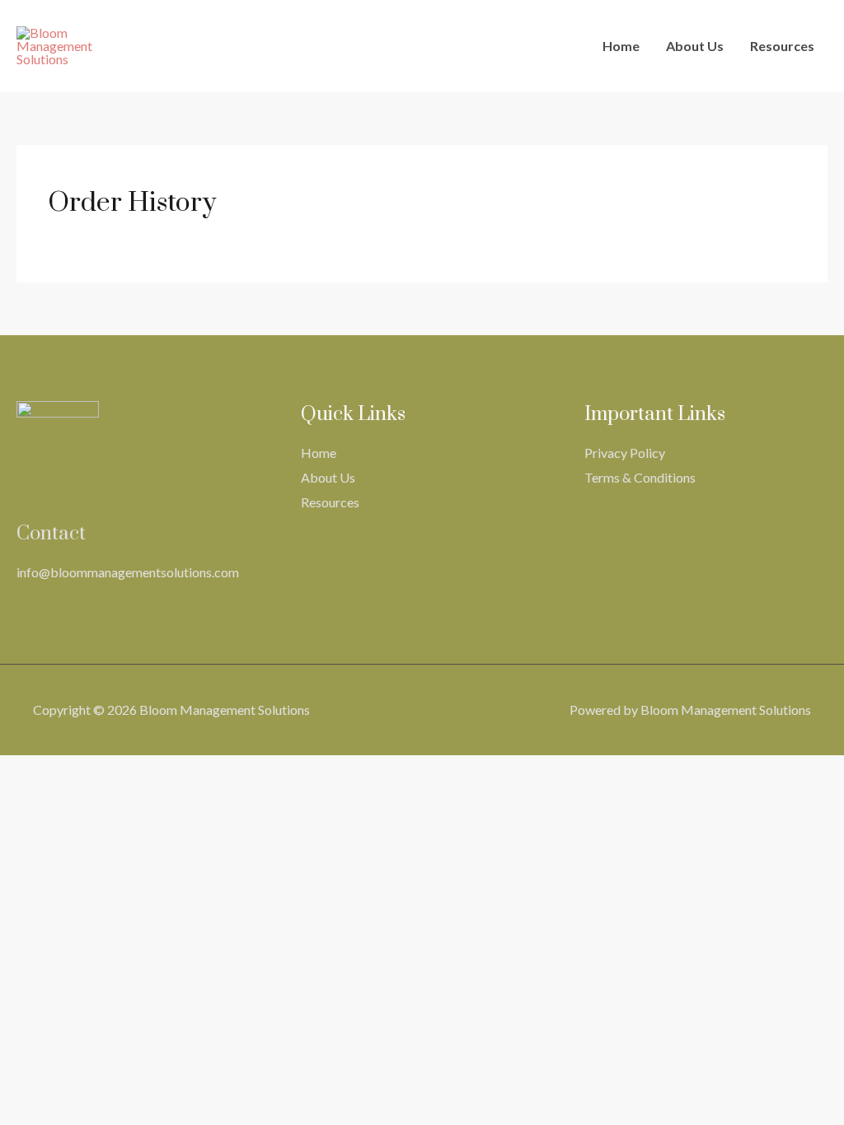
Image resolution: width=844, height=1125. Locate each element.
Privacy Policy (624, 452)
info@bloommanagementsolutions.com (127, 572)
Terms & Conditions (640, 477)
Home (621, 46)
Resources (782, 46)
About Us (695, 46)
